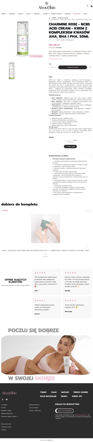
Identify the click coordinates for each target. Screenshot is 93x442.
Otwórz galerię (37, 56)
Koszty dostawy (33, 408)
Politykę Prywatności (80, 415)
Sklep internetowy (46, 440)
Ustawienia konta (6, 427)
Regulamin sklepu (6, 410)
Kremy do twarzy (63, 18)
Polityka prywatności (7, 413)
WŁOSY (64, 396)
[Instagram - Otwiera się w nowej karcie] (2, 399)
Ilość (50, 64)
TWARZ (54, 18)
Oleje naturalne (48, 396)
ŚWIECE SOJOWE (81, 392)
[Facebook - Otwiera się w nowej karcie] (6, 399)
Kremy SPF (77, 396)
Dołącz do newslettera (64, 411)
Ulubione (3, 430)
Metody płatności (34, 405)
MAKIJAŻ (65, 392)
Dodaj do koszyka (72, 67)
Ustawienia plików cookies (8, 416)
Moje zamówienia (6, 424)
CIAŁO (54, 392)
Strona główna (49, 18)
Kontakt (3, 408)
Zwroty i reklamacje (35, 410)
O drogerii (4, 405)
